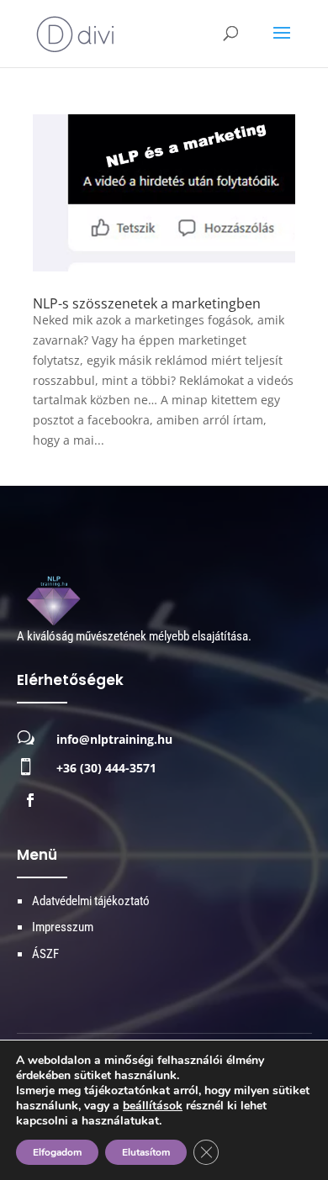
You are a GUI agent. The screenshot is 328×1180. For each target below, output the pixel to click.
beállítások (153, 1106)
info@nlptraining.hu (114, 739)
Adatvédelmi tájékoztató (91, 901)
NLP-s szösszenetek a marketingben (147, 303)
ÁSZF (45, 953)
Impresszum (62, 927)
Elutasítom (146, 1152)
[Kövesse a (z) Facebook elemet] (30, 800)
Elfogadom (57, 1152)
